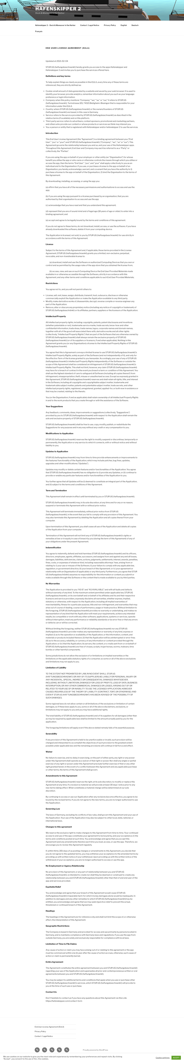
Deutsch (135, 25)
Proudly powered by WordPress (95, 1050)
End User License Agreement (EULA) (49, 1027)
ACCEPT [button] (176, 1058)
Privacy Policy (110, 25)
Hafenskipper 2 (58, 9)
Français (38, 31)
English (124, 25)
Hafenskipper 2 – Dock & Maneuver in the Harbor (55, 25)
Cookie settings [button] (163, 1058)
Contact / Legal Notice (89, 25)
